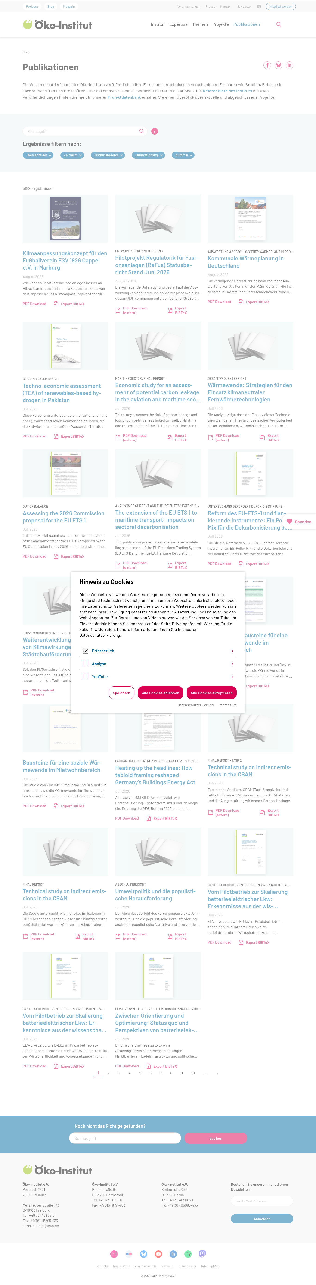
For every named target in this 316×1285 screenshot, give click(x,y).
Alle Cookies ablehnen (161, 693)
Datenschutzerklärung (99, 635)
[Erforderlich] (85, 652)
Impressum (227, 705)
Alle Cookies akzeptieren (212, 693)
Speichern (121, 693)
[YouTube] (85, 677)
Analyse (99, 663)
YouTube (100, 676)
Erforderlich (103, 650)
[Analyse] (85, 664)
